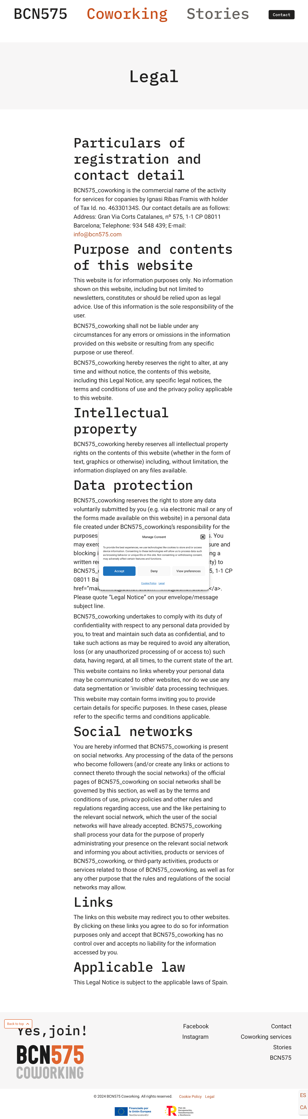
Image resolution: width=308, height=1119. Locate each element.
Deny (154, 571)
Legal (162, 583)
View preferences (188, 571)
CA (303, 1107)
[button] (203, 537)
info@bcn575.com (98, 234)
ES (303, 1095)
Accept (119, 571)
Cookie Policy (149, 583)
